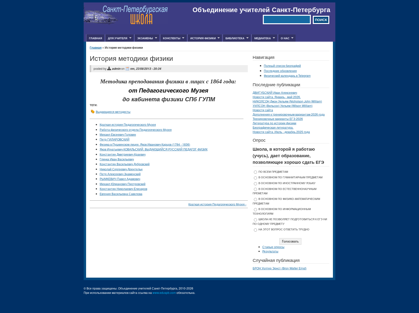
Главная (95, 38)
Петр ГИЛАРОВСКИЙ (114, 139)
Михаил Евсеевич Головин (118, 134)
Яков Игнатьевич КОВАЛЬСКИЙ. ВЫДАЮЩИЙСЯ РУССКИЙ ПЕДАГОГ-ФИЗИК (154, 149)
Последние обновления (280, 71)
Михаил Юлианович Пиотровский (122, 184)
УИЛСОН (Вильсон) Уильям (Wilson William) (283, 105)
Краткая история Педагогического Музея (128, 124)
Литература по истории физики (274, 123)
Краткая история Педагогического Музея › (217, 204)
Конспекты (170, 38)
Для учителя (116, 38)
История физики (201, 38)
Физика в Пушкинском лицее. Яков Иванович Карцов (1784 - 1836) (145, 144)
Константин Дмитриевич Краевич (122, 154)
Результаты (270, 251)
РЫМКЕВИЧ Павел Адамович (120, 179)
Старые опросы (273, 247)
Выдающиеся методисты (113, 112)
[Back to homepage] (126, 23)
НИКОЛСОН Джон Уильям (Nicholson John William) (287, 101)
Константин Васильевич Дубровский (125, 164)
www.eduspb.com (164, 292)
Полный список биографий (282, 65)
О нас (284, 38)
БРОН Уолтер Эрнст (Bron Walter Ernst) (279, 268)
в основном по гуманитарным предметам (290, 177)
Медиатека (261, 38)
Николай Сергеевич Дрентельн (121, 169)
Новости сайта (263, 110)
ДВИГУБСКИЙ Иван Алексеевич (275, 92)
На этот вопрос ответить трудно (283, 229)
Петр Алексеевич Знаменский (120, 174)
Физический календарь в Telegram (287, 75)
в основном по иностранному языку (286, 183)
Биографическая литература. (273, 127)
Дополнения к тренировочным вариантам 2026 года (289, 114)
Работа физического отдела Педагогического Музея (136, 129)
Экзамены (143, 38)
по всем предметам (273, 171)
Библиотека (233, 38)
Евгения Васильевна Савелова (121, 194)
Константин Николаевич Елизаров (123, 189)
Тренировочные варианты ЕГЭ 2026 (278, 119)
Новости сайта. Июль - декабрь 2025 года (281, 132)
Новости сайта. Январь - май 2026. (277, 97)
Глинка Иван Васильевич (117, 159)
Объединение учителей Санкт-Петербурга (261, 9)
